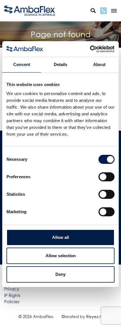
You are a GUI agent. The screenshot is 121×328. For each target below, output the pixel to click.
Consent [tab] (21, 64)
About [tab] (99, 64)
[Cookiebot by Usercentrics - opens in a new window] (90, 49)
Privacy (11, 288)
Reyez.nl (94, 316)
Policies (11, 301)
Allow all (60, 237)
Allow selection (61, 255)
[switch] (106, 176)
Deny (60, 274)
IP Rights (12, 295)
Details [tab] (61, 64)
